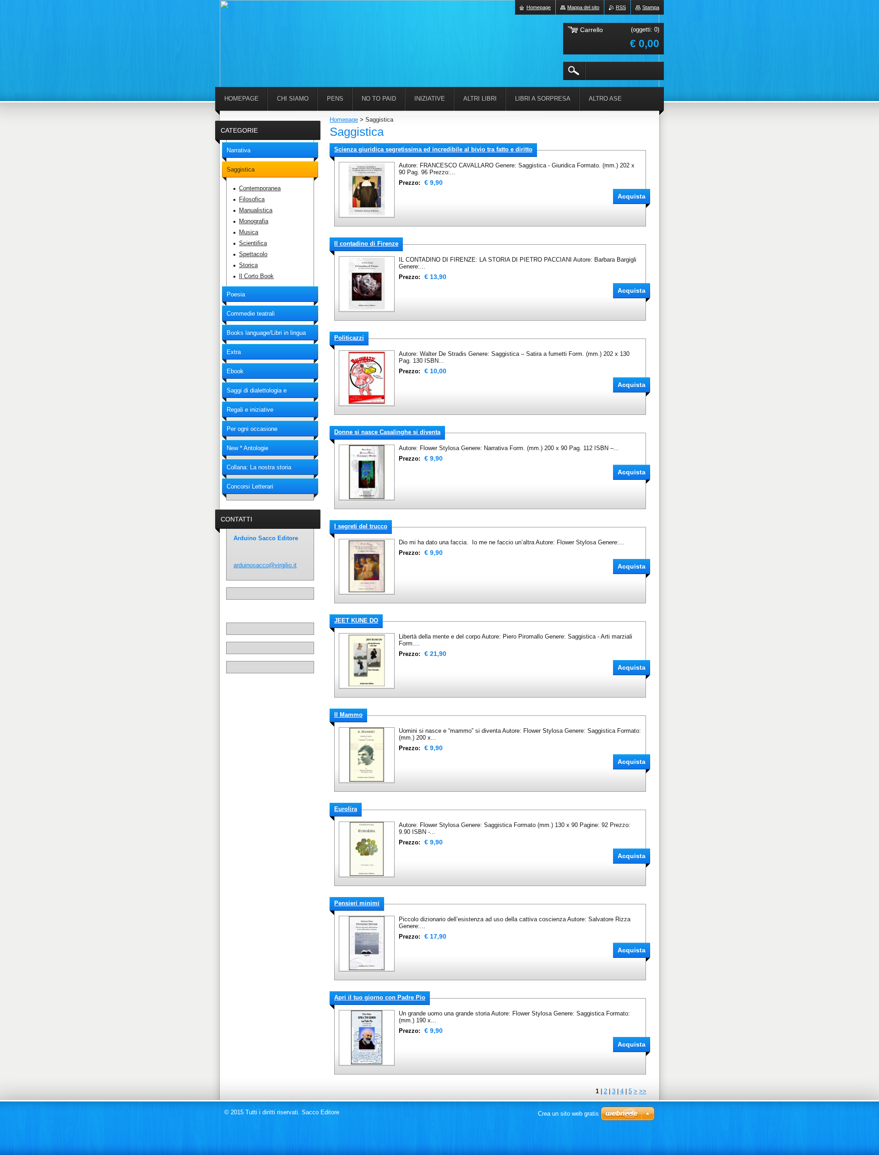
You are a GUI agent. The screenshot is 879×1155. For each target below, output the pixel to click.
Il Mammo (348, 714)
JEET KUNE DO (356, 620)
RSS (621, 7)
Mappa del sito (583, 7)
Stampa (650, 7)
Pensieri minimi (357, 903)
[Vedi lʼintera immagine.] (367, 190)
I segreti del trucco (360, 526)
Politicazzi (349, 337)
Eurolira (345, 809)
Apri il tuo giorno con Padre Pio (379, 997)
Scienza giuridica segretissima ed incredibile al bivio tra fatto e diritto (433, 149)
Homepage (344, 119)
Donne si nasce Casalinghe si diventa (387, 432)
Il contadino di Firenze (366, 243)
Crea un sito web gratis (568, 1113)
